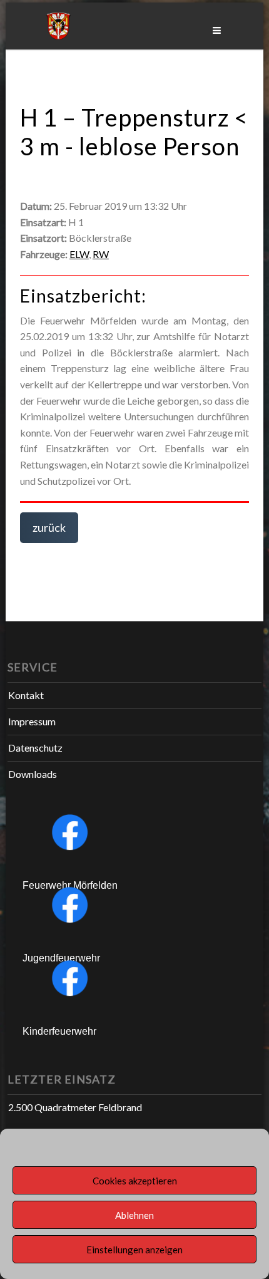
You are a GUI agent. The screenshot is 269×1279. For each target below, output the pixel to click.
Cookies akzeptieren (135, 1180)
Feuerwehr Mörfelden (70, 885)
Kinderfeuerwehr (59, 1031)
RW (101, 254)
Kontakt (26, 695)
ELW (79, 254)
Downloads (32, 774)
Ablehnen (134, 1215)
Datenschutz (35, 747)
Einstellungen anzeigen (134, 1249)
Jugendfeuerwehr (61, 958)
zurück (49, 527)
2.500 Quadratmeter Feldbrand (75, 1107)
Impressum (32, 721)
